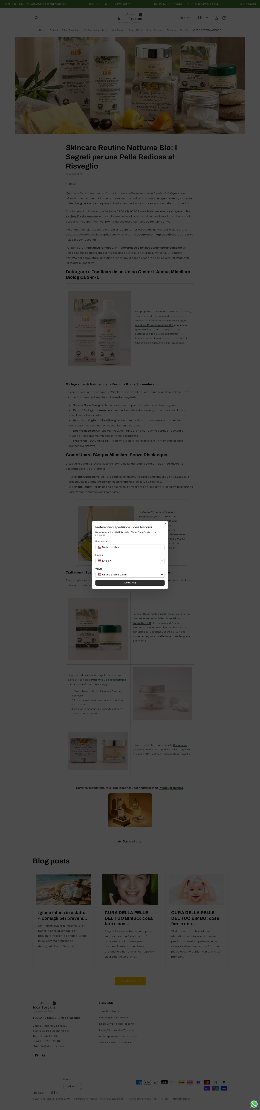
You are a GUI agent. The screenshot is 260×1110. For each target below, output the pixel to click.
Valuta (99, 569)
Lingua (99, 555)
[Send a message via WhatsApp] (254, 1104)
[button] (130, 547)
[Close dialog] (165, 523)
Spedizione (101, 541)
